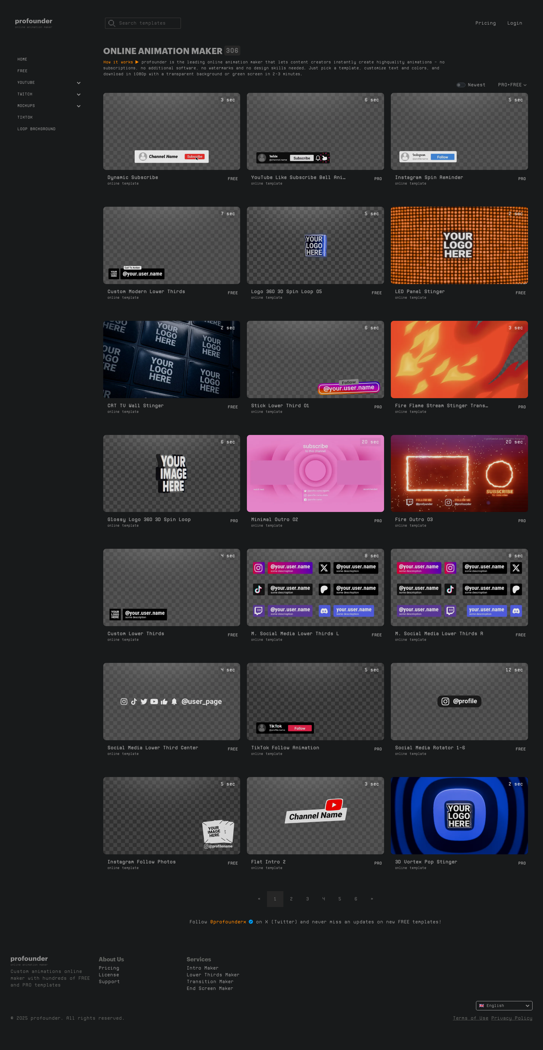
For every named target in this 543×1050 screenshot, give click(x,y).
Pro (378, 178)
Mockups (26, 105)
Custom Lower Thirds (135, 633)
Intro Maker (203, 968)
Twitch (24, 94)
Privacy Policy (512, 1018)
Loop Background (36, 129)
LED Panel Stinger (420, 291)
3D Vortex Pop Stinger (426, 861)
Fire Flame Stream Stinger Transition (442, 405)
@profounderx (228, 921)
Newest (477, 84)
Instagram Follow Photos (141, 861)
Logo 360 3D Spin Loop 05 (286, 291)
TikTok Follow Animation (285, 747)
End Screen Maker (210, 988)
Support (109, 981)
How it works (119, 62)
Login (514, 23)
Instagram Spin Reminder (429, 177)
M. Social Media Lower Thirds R (439, 633)
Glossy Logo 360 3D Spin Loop (149, 519)
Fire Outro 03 (414, 519)
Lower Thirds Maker (213, 974)
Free (22, 71)
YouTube (26, 82)
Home (22, 59)
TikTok (25, 117)
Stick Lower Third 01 (280, 405)
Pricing (485, 23)
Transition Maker (210, 981)
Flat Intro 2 (268, 861)
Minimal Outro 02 (274, 519)
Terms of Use (470, 1018)
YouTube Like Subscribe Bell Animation (298, 177)
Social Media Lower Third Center (152, 747)
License (109, 974)
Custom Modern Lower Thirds (146, 291)
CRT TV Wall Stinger (135, 405)
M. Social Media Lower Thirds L (295, 633)
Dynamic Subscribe (132, 177)
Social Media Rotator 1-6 (430, 747)
